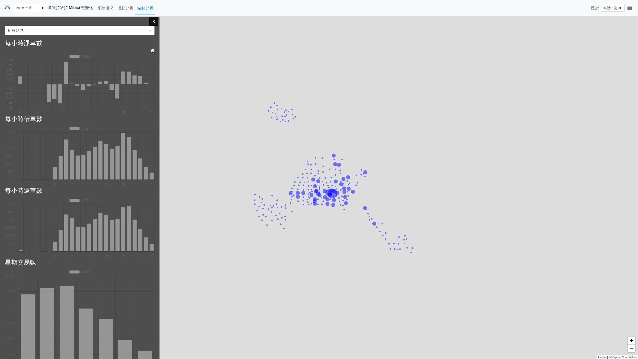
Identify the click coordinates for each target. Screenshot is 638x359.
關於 (595, 7)
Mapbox (616, 357)
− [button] (631, 348)
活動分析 (125, 7)
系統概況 (105, 7)
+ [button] (631, 341)
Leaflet (602, 357)
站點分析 (145, 7)
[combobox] (8, 30)
